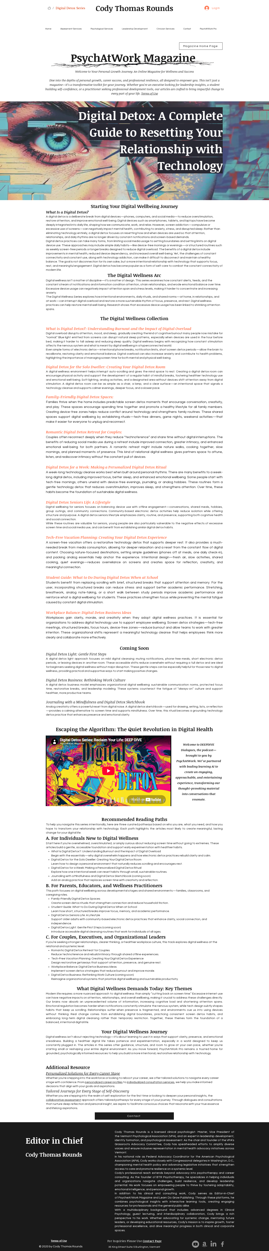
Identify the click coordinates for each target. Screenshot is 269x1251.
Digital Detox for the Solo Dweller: (76, 366)
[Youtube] (195, 1244)
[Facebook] (222, 1244)
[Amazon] (204, 1244)
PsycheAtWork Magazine (135, 1197)
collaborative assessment (63, 1099)
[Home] (49, 8)
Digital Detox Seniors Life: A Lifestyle (78, 502)
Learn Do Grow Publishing (176, 1197)
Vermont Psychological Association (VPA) (148, 1136)
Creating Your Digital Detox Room (136, 366)
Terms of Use (149, 93)
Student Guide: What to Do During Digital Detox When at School (102, 577)
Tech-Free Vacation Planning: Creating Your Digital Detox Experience (106, 537)
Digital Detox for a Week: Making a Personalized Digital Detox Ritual (106, 467)
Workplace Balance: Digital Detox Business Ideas (88, 612)
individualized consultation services (150, 1082)
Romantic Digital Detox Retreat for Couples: (84, 431)
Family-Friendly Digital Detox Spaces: (79, 396)
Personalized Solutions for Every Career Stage (83, 1073)
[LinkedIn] (213, 1244)
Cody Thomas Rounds (134, 8)
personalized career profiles (104, 1082)
